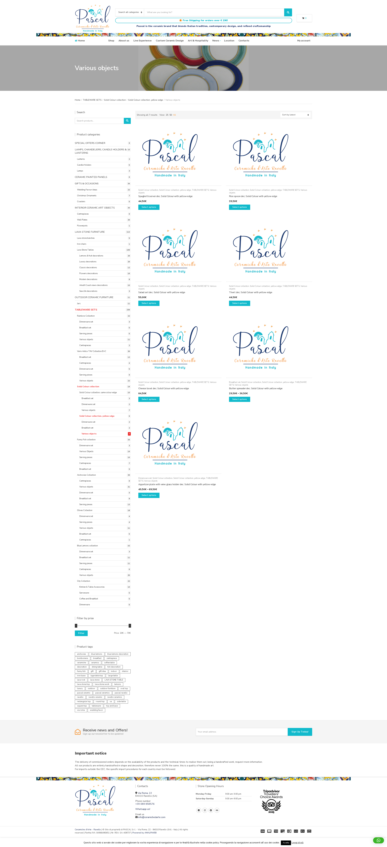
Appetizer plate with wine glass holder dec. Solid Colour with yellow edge (177, 484)
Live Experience (142, 40)
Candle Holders (84, 165)
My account (303, 40)
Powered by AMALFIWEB (144, 832)
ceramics (95, 662)
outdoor (91, 688)
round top (100, 701)
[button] (378, 840)
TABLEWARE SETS (92, 100)
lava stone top (83, 684)
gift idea (102, 671)
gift (92, 671)
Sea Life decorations (88, 291)
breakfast (97, 658)
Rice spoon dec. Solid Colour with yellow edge (253, 196)
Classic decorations (88, 267)
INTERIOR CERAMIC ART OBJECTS (95, 207)
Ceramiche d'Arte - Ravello (88, 829)
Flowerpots (82, 225)
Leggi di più (298, 842)
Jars (79, 303)
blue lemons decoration (117, 654)
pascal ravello (121, 693)
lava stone (94, 680)
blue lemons (96, 654)
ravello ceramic (95, 697)
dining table (97, 667)
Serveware (84, 593)
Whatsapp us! (142, 809)
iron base (81, 675)
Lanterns (81, 159)
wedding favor (96, 710)
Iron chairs (81, 244)
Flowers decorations (88, 273)
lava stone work (102, 684)
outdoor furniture (107, 688)
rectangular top (84, 701)
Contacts (244, 40)
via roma (81, 710)
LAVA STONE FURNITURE (90, 232)
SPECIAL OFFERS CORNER (90, 143)
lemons (117, 684)
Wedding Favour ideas (87, 189)
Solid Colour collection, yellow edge (145, 100)
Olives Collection (84, 510)
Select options (149, 207)
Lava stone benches (86, 238)
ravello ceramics (114, 697)
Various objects (241, 385)
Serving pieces (85, 333)
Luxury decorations (87, 261)
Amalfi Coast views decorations (93, 285)
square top (82, 706)
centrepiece (112, 658)
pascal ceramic (83, 693)
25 (167, 114)
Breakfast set (234, 382)
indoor (114, 671)
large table (113, 675)
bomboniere (82, 658)
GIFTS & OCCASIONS (87, 183)
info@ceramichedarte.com (151, 817)
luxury (80, 688)
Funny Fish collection (86, 439)
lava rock (81, 680)
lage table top (97, 675)
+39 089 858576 (145, 804)
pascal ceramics (102, 693)
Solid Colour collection (115, 100)
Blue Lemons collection (87, 545)
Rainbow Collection (86, 316)
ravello (80, 697)
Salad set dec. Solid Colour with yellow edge (161, 292)
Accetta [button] (286, 842)
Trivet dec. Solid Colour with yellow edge (250, 292)
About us (124, 40)
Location (229, 40)
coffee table (109, 662)
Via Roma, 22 (145, 793)
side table (121, 701)
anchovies (81, 654)
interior (125, 671)
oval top (124, 688)
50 (170, 114)
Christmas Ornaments (86, 195)
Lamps (80, 171)
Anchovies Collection (86, 475)
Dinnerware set (145, 478)
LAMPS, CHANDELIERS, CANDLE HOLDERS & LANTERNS (101, 151)
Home (81, 40)
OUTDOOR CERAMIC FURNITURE (94, 297)
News (215, 40)
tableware (96, 706)
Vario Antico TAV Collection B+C (91, 351)
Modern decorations (88, 279)
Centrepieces (83, 214)
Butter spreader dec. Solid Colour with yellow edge (256, 388)
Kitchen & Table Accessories (92, 587)
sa (111, 701)
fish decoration (113, 667)
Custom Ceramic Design (170, 40)
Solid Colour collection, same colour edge (98, 392)
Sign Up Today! (299, 731)
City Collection (83, 581)
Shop (111, 40)
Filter (81, 633)
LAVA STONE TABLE (114, 680)
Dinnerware (84, 604)
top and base (112, 706)
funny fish (81, 671)
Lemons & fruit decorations (91, 255)
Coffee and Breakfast (88, 598)
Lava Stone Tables (85, 250)
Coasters (81, 201)
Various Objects (86, 451)
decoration (82, 667)
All (174, 114)
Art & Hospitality (198, 40)
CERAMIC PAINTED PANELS (91, 177)
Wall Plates (82, 219)
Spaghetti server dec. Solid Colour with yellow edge (165, 196)
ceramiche (81, 662)
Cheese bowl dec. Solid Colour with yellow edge (163, 388)
